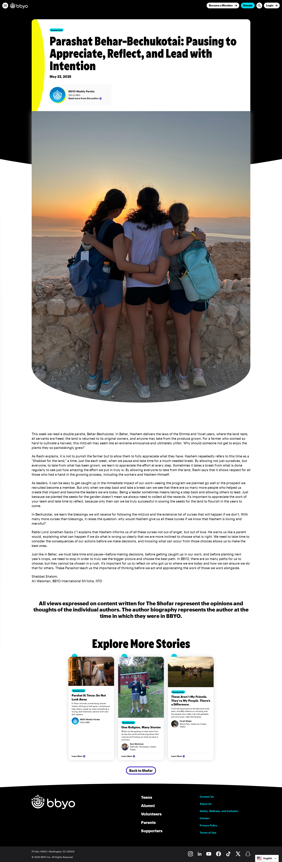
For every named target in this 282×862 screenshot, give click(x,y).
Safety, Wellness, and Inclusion (219, 811)
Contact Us (207, 796)
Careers (205, 818)
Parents (148, 822)
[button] (5, 5)
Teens (146, 797)
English (267, 858)
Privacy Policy (208, 825)
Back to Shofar (141, 770)
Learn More (77, 756)
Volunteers (151, 814)
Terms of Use (208, 832)
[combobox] (267, 858)
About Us (206, 803)
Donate (247, 5)
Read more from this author (83, 98)
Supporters (151, 830)
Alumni (148, 805)
